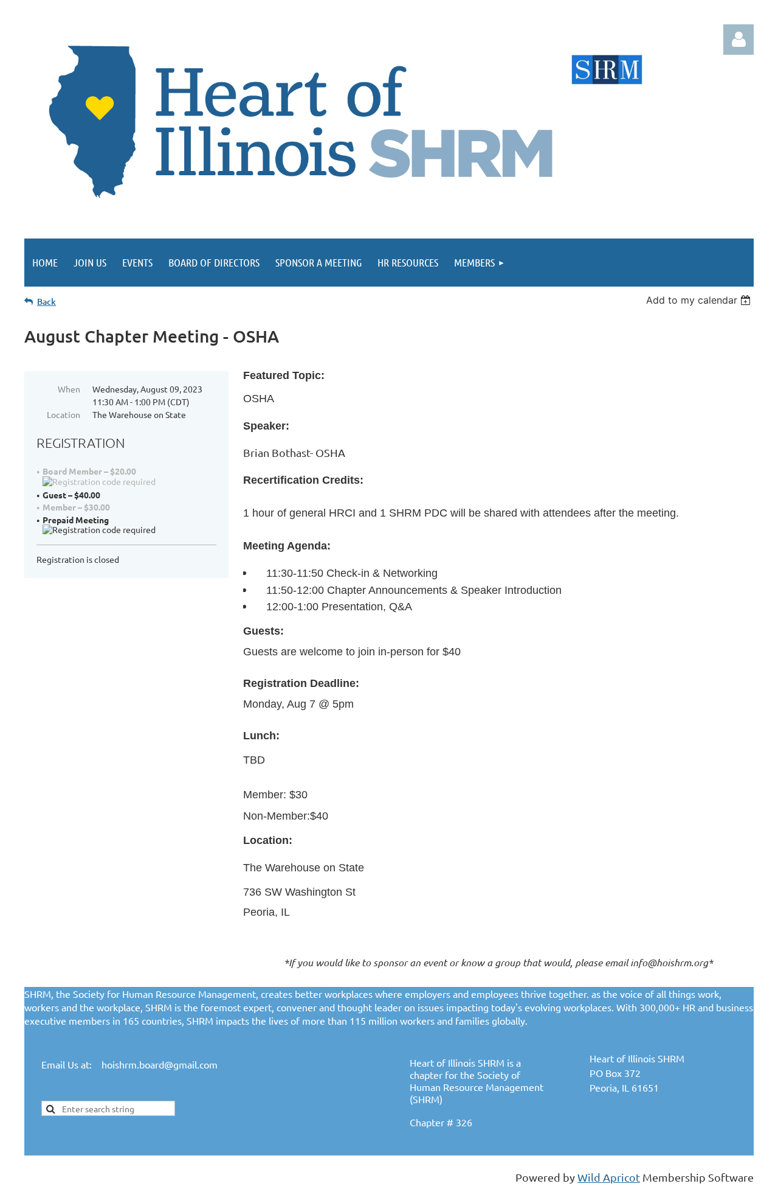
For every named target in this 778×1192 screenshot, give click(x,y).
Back (46, 301)
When (69, 388)
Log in (738, 39)
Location (63, 414)
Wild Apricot (608, 1177)
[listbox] (700, 300)
